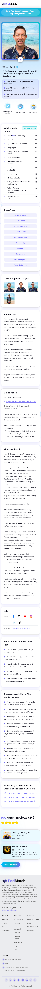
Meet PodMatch (32, 927)
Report (17, 938)
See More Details (30, 128)
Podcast (17, 933)
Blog (15, 946)
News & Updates (33, 919)
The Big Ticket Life (19, 847)
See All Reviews (10, 864)
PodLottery (5, 930)
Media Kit (30, 930)
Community (18, 928)
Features (5, 919)
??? (35, 136)
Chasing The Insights (21, 832)
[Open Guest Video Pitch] (20, 60)
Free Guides (18, 942)
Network (17, 923)
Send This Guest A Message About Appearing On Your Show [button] (20, 12)
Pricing (4, 923)
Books (16, 950)
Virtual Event (18, 919)
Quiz (3, 927)
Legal (29, 923)
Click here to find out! (9, 910)
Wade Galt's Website (21, 628)
